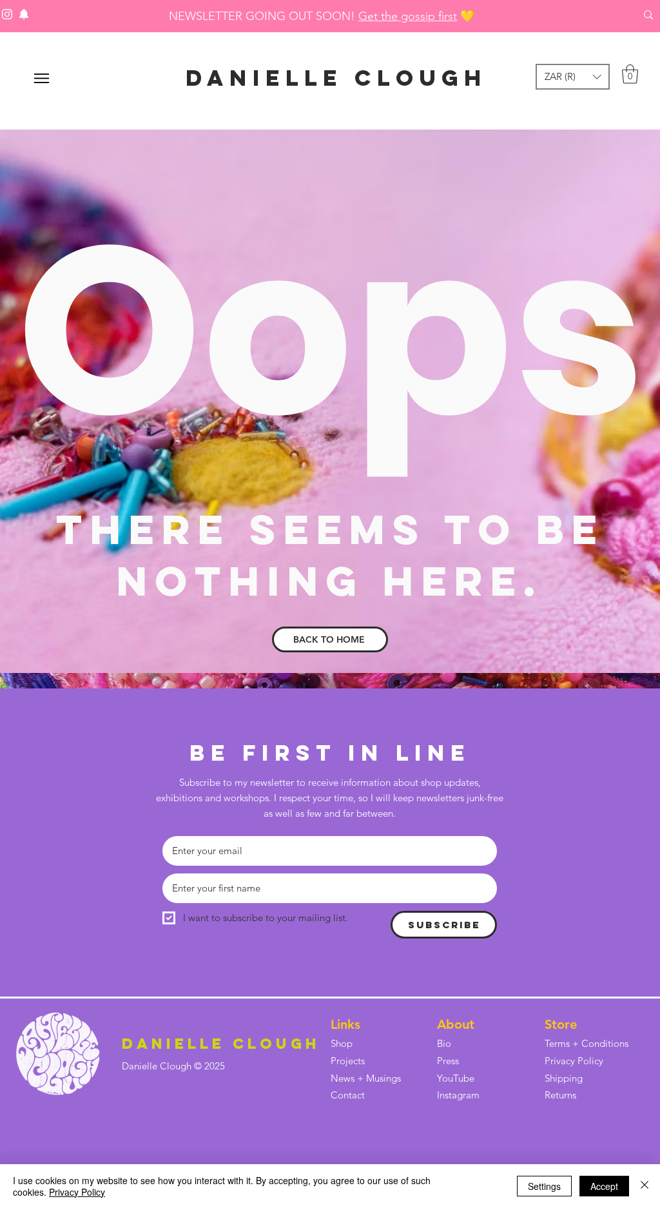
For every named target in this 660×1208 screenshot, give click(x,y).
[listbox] (573, 77)
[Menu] (41, 78)
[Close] (644, 1186)
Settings (544, 1186)
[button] (573, 77)
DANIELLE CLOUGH (336, 78)
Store (561, 1024)
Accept (604, 1186)
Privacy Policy (77, 1191)
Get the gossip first (407, 16)
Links (345, 1024)
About (455, 1024)
